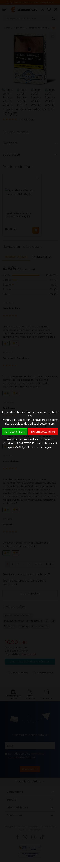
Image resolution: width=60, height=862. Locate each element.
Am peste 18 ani (15, 431)
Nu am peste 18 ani (43, 431)
